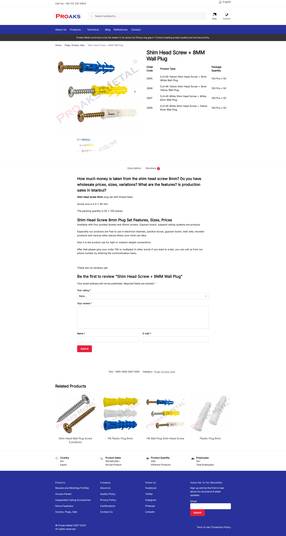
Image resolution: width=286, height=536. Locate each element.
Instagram (150, 500)
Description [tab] (134, 168)
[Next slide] (135, 92)
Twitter (149, 494)
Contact (226, 18)
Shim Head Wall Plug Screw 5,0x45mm (75, 440)
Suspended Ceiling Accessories (73, 500)
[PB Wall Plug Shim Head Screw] (165, 414)
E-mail (147, 333)
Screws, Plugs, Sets (66, 511)
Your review (84, 303)
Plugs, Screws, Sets (75, 45)
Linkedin (150, 511)
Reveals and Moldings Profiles (72, 488)
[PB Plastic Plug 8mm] (120, 414)
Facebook (150, 488)
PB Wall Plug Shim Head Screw (165, 438)
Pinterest (150, 506)
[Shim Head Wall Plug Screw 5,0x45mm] (75, 414)
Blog (214, 18)
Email (193, 501)
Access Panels (63, 494)
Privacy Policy (108, 500)
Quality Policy (107, 494)
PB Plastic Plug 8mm (120, 438)
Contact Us (106, 511)
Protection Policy (221, 527)
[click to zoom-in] (97, 91)
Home (58, 45)
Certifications (107, 506)
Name (81, 333)
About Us (105, 488)
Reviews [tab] (152, 168)
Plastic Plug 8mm (210, 438)
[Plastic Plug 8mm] (210, 414)
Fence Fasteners (64, 506)
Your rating (84, 290)
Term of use (203, 527)
